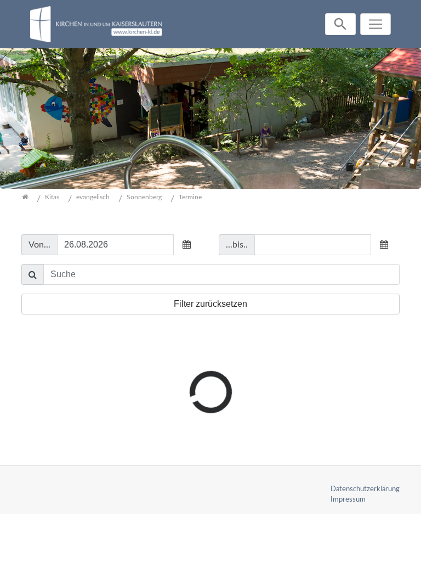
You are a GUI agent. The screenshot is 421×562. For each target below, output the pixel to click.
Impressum (348, 499)
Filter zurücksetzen (210, 303)
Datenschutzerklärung (365, 489)
